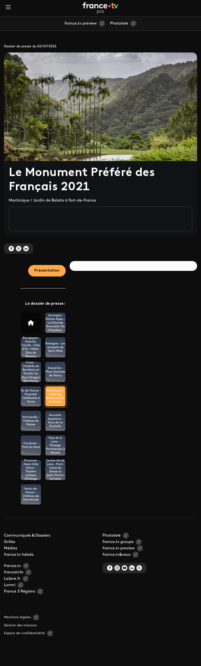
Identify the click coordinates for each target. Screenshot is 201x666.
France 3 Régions (19, 591)
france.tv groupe (118, 542)
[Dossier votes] (31, 323)
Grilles (9, 542)
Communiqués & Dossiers (27, 536)
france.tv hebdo (19, 555)
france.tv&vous (116, 555)
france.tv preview (80, 23)
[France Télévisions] (100, 8)
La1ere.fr (12, 579)
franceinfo (13, 572)
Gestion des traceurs (20, 625)
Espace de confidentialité (24, 633)
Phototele (119, 23)
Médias (10, 548)
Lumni (9, 585)
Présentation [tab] (47, 271)
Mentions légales (17, 617)
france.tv (12, 566)
